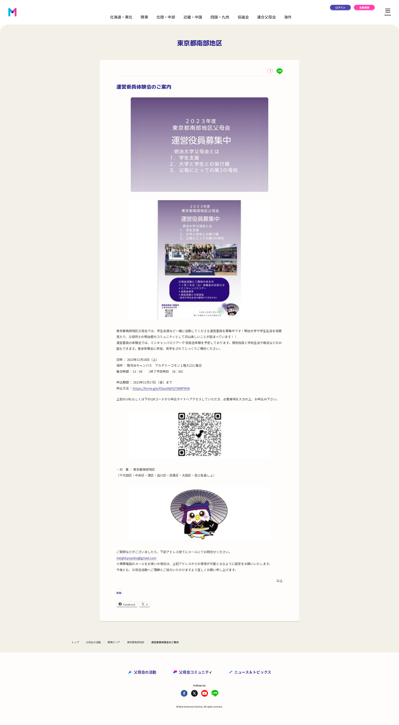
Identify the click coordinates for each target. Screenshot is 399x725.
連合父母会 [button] (266, 17)
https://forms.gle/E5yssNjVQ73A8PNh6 (161, 388)
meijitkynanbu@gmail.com (136, 558)
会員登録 (364, 7)
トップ (75, 642)
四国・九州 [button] (220, 17)
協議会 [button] (243, 17)
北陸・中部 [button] (165, 17)
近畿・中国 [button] (192, 17)
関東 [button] (144, 17)
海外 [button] (288, 17)
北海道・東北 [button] (121, 17)
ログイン (340, 7)
